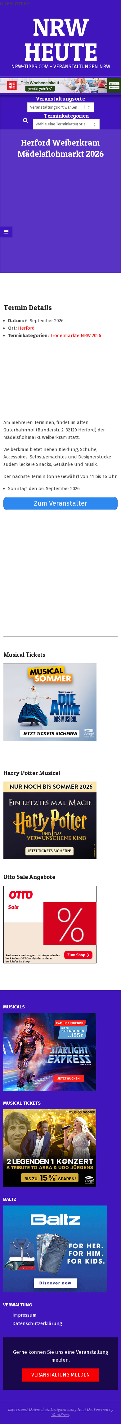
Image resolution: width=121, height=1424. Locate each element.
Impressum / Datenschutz (29, 1409)
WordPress (60, 1414)
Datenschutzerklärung (37, 1323)
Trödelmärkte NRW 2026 (75, 335)
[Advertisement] (60, 226)
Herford (26, 328)
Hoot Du (85, 1409)
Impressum (24, 1315)
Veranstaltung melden (60, 1375)
